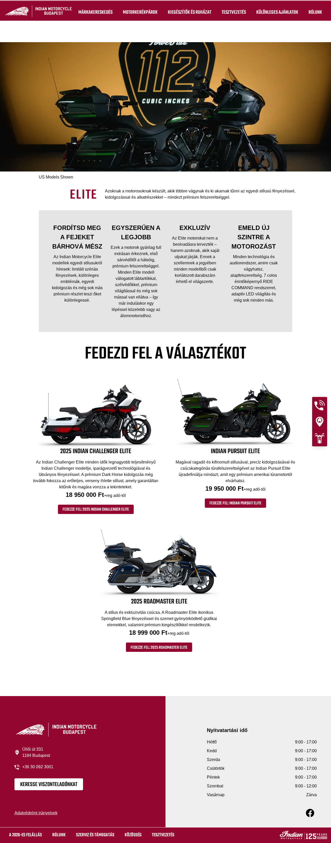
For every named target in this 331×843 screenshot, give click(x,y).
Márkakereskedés (95, 12)
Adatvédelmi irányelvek (35, 813)
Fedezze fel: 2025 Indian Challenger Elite (96, 509)
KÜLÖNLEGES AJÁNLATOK (277, 12)
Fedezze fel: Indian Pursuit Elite (235, 503)
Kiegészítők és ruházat (189, 12)
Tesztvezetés (234, 12)
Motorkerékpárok (140, 12)
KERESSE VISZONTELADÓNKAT (48, 784)
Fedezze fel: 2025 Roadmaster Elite (159, 647)
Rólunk (315, 12)
